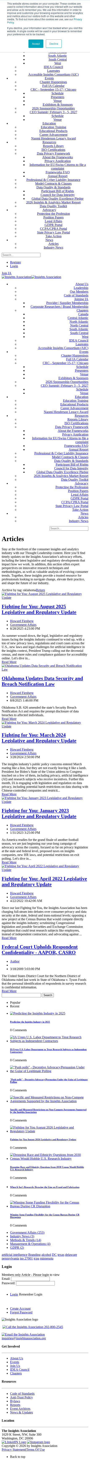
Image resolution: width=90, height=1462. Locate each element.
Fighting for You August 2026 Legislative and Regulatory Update (43, 1139)
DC (54, 1254)
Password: (9, 1283)
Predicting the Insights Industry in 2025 (30, 1022)
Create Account (20, 1308)
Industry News (22, 1236)
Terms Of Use (35, 1449)
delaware (71, 1254)
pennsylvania (10, 1258)
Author (14, 961)
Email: (6, 1278)
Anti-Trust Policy (21, 1397)
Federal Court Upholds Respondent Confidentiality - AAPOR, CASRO (40, 949)
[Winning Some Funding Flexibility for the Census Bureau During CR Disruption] (49, 1206)
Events (14, 1362)
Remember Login (30, 1294)
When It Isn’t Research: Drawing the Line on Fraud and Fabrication (44, 1187)
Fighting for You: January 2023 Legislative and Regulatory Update (39, 813)
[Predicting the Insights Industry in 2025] (37, 1013)
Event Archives (20, 1408)
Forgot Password (21, 1312)
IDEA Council (19, 1369)
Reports (15, 1405)
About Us (16, 1358)
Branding (34, 1254)
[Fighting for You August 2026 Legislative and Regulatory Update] (49, 1131)
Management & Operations (30, 1244)
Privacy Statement (14, 1449)
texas (61, 1254)
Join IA (7, 273)
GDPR (17, 1247)
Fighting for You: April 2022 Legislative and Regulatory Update (44, 881)
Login (14, 266)
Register (15, 262)
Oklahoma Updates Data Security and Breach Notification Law (42, 681)
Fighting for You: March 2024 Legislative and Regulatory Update (39, 737)
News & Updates (21, 1412)
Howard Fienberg (21, 621)
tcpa (36, 1258)
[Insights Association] (16, 277)
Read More (9, 662)
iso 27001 (26, 1258)
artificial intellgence (14, 1254)
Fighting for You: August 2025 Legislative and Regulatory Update (39, 609)
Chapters (16, 1373)
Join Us (15, 1366)
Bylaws (15, 1401)
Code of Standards (22, 1393)
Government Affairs (23, 625)
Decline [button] (53, 43)
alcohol (46, 1254)
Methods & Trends (25, 1240)
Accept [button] (36, 43)
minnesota (46, 1258)
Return (40, 590)
